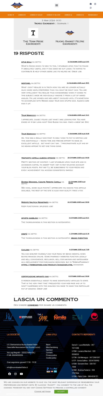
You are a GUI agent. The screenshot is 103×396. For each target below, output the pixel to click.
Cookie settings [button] (42, 391)
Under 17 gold (36, 15)
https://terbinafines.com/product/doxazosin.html (47, 264)
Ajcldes (25, 249)
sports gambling (29, 218)
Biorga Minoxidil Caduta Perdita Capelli (41, 182)
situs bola (26, 62)
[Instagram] (95, 4)
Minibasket (93, 15)
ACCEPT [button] (61, 391)
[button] (57, 5)
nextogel (26, 83)
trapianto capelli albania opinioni (38, 158)
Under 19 (22, 15)
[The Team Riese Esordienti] (33, 37)
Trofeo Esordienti (44, 23)
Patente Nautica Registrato (34, 202)
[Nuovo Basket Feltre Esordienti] (70, 37)
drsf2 (24, 234)
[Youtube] (21, 374)
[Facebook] (91, 4)
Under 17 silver (53, 15)
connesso (33, 305)
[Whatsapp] (91, 8)
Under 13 (80, 15)
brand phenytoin (79, 238)
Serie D (11, 15)
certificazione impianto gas (35, 276)
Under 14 (68, 15)
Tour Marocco (28, 115)
